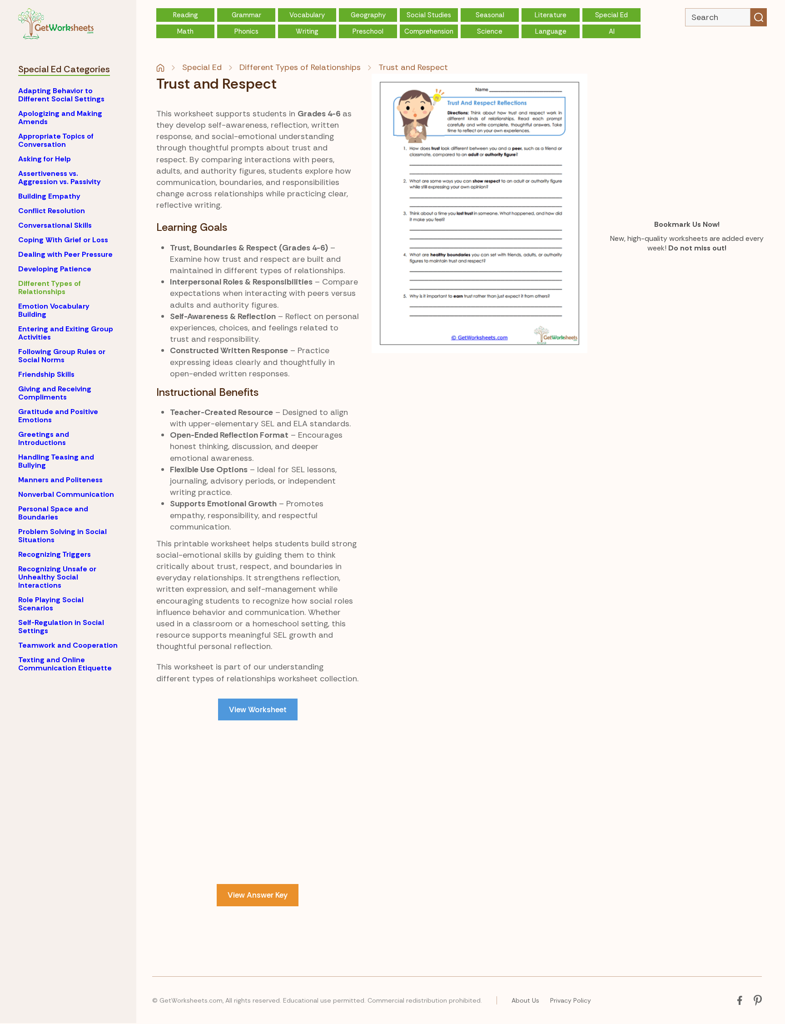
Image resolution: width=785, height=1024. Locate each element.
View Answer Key (258, 895)
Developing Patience (54, 269)
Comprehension (428, 31)
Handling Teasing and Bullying (56, 461)
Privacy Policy (570, 1000)
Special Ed (611, 15)
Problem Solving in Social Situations (62, 535)
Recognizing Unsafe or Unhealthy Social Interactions (57, 577)
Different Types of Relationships (49, 287)
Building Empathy (49, 196)
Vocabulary (307, 15)
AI (612, 31)
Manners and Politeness (60, 480)
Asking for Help (44, 159)
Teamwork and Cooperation (68, 645)
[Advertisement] (257, 802)
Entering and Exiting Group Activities (65, 333)
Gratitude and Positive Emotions (58, 416)
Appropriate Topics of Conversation (56, 140)
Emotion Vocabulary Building (53, 310)
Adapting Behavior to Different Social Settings (61, 95)
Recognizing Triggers (54, 554)
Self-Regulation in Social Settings (61, 626)
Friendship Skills (46, 374)
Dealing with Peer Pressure (65, 254)
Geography (368, 15)
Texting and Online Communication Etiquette (65, 664)
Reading (185, 15)
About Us (525, 1000)
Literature (550, 15)
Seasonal (490, 15)
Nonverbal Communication (66, 494)
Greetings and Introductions (43, 438)
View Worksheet (258, 709)
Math (185, 31)
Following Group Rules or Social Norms (61, 356)
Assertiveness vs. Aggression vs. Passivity (59, 177)
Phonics (246, 31)
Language (550, 31)
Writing (307, 31)
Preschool (368, 31)
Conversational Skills (55, 225)
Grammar (246, 15)
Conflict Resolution (51, 210)
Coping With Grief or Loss (63, 240)
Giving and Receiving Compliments (54, 393)
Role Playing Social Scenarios (51, 604)
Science (489, 31)
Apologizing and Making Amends (60, 117)
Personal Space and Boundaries (53, 513)
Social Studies (429, 15)
